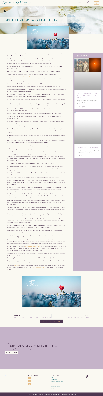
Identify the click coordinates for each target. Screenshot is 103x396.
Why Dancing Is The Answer (87, 147)
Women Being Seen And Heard (33, 246)
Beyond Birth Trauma (57, 381)
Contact (54, 388)
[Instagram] (29, 381)
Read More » (81, 107)
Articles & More (56, 386)
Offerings (80, 3)
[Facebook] (29, 378)
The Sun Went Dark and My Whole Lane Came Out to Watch (87, 95)
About (53, 384)
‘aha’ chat (16, 265)
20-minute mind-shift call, (38, 267)
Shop (53, 377)
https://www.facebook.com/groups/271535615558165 (22, 76)
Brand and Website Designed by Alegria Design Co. (64, 394)
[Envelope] (29, 384)
